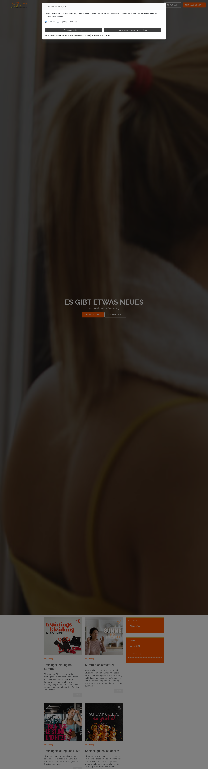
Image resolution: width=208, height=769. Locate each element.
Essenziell (51, 22)
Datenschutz (96, 35)
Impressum (106, 35)
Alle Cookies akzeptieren (73, 30)
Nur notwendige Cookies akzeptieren (132, 30)
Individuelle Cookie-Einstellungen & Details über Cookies (67, 35)
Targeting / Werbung (68, 22)
